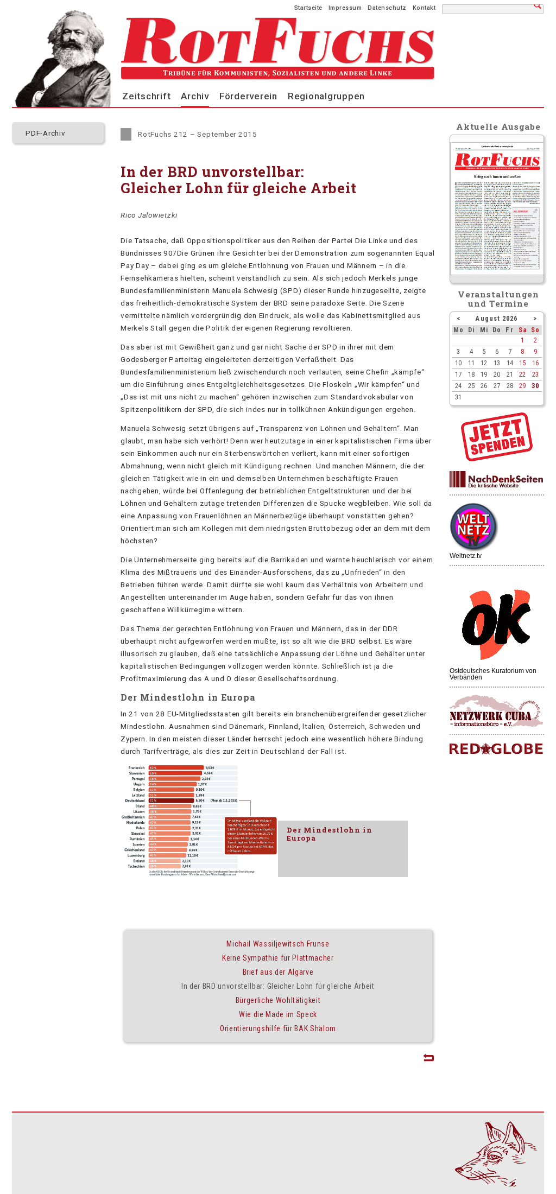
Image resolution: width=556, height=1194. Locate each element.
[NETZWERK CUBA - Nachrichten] (496, 711)
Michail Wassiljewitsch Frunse (277, 943)
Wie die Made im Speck (278, 1014)
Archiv (195, 96)
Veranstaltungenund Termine (499, 299)
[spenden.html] (497, 458)
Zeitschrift (146, 96)
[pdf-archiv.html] (497, 272)
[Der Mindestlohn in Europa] (199, 821)
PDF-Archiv (46, 133)
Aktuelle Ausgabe (498, 126)
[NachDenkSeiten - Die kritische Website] (496, 479)
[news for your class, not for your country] (496, 749)
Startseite (308, 7)
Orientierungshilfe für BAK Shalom (278, 1028)
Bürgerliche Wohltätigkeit (278, 1000)
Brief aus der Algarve (278, 972)
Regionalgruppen (326, 96)
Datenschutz (387, 7)
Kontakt (424, 7)
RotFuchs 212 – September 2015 (197, 134)
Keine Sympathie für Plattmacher (278, 958)
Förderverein (248, 96)
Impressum (345, 7)
